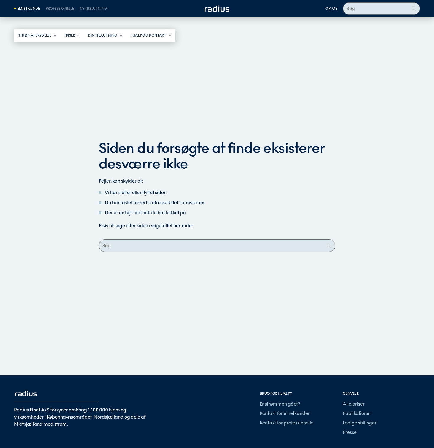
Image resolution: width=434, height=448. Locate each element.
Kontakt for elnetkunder (285, 413)
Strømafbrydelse (34, 35)
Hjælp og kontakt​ (148, 35)
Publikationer (357, 413)
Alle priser (354, 404)
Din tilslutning (103, 35)
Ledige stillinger (359, 423)
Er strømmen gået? (280, 404)
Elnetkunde (28, 8)
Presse (350, 432)
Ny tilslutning (93, 8)
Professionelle (60, 8)
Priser (69, 35)
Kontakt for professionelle (287, 423)
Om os (331, 8)
